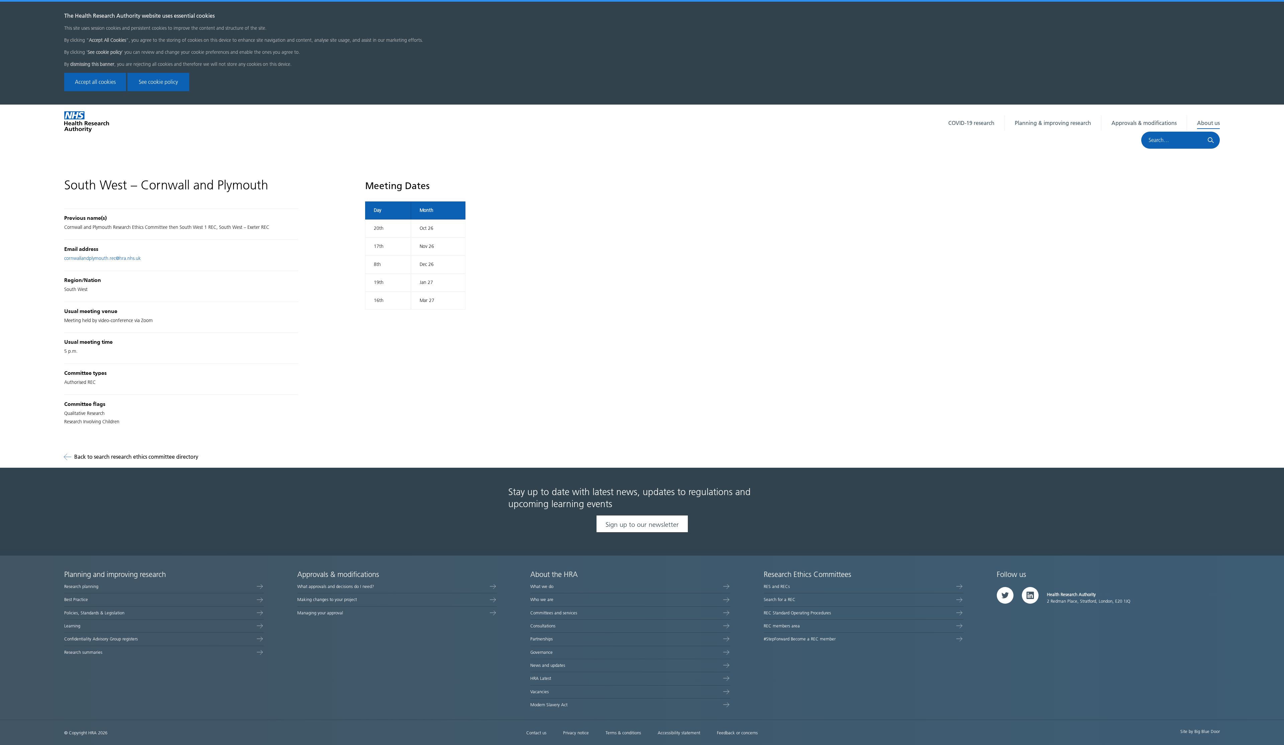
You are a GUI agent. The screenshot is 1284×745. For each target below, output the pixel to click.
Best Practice (76, 599)
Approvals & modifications (1144, 123)
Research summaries (83, 652)
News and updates (547, 665)
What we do (541, 586)
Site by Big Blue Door (1200, 731)
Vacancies (539, 691)
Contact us (536, 732)
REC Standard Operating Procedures (797, 612)
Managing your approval (320, 612)
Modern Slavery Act (548, 704)
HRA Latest (540, 678)
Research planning (81, 586)
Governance (541, 652)
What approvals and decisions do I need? (335, 586)
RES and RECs (777, 586)
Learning (72, 625)
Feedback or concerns (737, 732)
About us (1208, 123)
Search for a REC (779, 599)
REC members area (782, 625)
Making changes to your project (327, 599)
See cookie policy (158, 82)
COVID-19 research (971, 123)
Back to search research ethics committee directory (136, 457)
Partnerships (541, 638)
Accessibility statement (679, 732)
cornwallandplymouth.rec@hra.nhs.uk (102, 258)
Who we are (541, 599)
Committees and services (553, 612)
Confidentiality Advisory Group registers (101, 638)
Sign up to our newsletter (642, 524)
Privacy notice (576, 732)
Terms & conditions (623, 732)
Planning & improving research (1053, 123)
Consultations (542, 625)
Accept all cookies (95, 82)
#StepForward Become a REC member (800, 638)
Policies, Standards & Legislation (94, 612)
